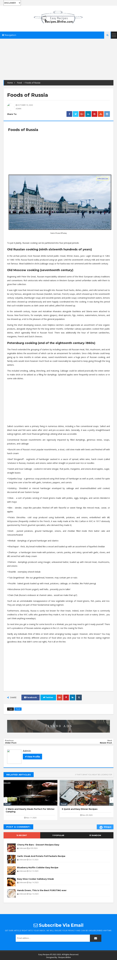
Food (19, 82)
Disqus (107, 827)
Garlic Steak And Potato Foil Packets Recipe (41, 856)
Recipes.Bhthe (64, 957)
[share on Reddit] (107, 114)
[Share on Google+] (82, 114)
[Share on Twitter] (75, 114)
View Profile (33, 756)
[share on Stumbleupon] (101, 114)
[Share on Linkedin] (88, 114)
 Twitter (48, 697)
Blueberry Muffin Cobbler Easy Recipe (37, 867)
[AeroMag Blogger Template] (58, 16)
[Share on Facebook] (69, 114)
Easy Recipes (44, 954)
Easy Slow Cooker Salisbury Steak (35, 879)
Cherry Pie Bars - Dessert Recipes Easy (38, 844)
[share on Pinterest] (94, 114)
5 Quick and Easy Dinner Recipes (79, 809)
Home (10, 82)
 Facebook (30, 697)
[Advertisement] (58, 59)
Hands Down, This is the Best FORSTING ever (41, 890)
